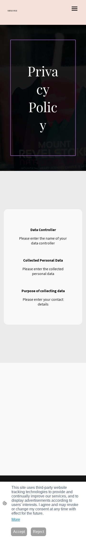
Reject (38, 532)
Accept (19, 532)
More (15, 519)
